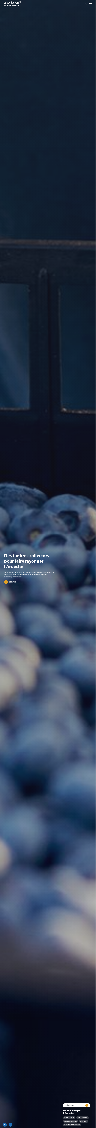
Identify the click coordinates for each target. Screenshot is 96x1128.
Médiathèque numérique (72, 1124)
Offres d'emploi (69, 1117)
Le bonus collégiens (70, 1121)
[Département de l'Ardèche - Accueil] (12, 4)
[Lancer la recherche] (86, 1105)
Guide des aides (82, 1117)
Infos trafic (83, 1121)
